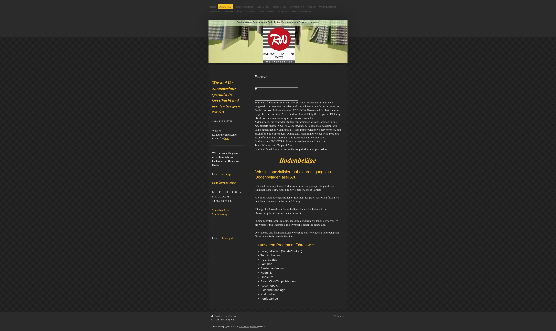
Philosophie (227, 238)
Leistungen (227, 174)
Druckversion (221, 316)
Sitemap (233, 316)
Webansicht (339, 316)
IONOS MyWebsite (248, 326)
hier (226, 138)
